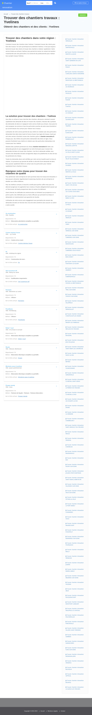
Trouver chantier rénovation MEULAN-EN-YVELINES (75, 328)
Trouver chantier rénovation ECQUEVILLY (75, 531)
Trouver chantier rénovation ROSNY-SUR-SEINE (75, 465)
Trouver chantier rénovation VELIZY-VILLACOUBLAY (75, 158)
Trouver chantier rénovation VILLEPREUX (75, 302)
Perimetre (21, 301)
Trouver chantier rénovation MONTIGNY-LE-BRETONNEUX (75, 79)
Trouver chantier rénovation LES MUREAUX (75, 86)
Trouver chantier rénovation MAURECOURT (75, 524)
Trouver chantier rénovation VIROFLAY (75, 216)
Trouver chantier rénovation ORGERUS (75, 662)
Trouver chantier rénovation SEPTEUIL (75, 675)
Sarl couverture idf (23, 281)
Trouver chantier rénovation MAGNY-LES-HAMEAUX (75, 321)
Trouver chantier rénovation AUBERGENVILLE (75, 275)
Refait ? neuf (22, 339)
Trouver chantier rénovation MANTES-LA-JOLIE (75, 53)
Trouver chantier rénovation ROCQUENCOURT (75, 596)
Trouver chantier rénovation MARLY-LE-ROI (75, 197)
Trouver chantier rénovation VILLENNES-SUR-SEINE (75, 485)
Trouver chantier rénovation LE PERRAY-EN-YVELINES (75, 387)
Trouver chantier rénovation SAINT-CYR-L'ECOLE (75, 184)
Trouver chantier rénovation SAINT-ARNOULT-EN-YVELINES (75, 426)
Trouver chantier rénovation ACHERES (75, 164)
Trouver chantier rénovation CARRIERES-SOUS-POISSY (75, 249)
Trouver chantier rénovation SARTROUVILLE (75, 46)
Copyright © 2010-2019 (30, 711)
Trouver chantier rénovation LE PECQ (75, 203)
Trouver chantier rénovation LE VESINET (75, 210)
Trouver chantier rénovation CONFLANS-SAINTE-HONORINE (75, 72)
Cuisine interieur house (25, 243)
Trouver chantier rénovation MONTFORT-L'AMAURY (75, 603)
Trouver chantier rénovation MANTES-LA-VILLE (75, 171)
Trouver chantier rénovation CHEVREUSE (75, 446)
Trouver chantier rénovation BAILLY (75, 550)
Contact (63, 711)
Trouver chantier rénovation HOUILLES (75, 92)
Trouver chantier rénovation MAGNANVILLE (75, 452)
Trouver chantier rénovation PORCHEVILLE (75, 622)
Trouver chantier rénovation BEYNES (75, 360)
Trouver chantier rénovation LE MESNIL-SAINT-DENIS (75, 380)
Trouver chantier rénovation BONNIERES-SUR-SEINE (75, 537)
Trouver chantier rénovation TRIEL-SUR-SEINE (75, 288)
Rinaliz (20, 358)
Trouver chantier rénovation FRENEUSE (75, 557)
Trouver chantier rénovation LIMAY (75, 223)
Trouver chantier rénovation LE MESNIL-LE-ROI (75, 393)
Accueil (6, 14)
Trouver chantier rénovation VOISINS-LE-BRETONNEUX (75, 282)
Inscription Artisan (81, 3)
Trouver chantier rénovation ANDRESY (75, 269)
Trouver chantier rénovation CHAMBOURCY (75, 419)
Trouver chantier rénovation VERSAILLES (75, 40)
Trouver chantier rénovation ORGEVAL (75, 439)
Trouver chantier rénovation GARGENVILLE (75, 374)
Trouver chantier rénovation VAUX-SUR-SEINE (75, 491)
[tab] (31, 214)
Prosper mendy (22, 396)
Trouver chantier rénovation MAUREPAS (75, 177)
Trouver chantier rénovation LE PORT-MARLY (75, 505)
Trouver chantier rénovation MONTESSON (75, 243)
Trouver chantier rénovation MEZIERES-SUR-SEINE (75, 576)
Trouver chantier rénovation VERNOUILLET (75, 308)
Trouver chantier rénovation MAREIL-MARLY (75, 570)
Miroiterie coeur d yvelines (26, 377)
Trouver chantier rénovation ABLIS (75, 590)
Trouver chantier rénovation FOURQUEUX (75, 544)
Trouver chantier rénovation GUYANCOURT (75, 118)
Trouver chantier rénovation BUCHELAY (75, 668)
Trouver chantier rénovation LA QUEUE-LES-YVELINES (75, 688)
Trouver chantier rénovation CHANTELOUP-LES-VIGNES (75, 315)
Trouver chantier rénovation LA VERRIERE (75, 413)
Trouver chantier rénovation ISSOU (75, 518)
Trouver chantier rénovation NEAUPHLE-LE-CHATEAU (75, 609)
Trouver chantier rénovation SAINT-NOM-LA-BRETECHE (75, 478)
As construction (22, 224)
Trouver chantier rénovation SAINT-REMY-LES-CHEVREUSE (75, 347)
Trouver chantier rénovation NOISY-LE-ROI (75, 354)
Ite (19, 262)
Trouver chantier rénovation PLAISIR (75, 99)
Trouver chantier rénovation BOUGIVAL (75, 334)
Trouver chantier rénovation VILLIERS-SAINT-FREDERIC (75, 629)
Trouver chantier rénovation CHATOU (75, 105)
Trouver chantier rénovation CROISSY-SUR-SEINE (75, 295)
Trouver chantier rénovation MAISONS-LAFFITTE (75, 144)
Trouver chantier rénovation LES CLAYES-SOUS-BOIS (75, 190)
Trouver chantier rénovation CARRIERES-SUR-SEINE (75, 236)
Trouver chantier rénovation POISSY (75, 66)
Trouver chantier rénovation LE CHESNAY (75, 112)
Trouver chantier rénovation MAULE (75, 432)
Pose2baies (21, 320)
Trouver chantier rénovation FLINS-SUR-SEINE (75, 648)
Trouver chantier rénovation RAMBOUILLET (75, 138)
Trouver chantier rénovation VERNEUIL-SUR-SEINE (75, 230)
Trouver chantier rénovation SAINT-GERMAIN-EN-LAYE (75, 59)
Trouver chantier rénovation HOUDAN (75, 583)
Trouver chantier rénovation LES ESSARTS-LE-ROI (75, 400)
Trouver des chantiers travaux (20, 14)
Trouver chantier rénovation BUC (75, 459)
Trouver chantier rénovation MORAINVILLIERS (75, 655)
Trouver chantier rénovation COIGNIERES (75, 511)
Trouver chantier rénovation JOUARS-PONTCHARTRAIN (75, 472)
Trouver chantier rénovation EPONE (75, 406)
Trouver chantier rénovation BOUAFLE (75, 681)
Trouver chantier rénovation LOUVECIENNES (75, 367)
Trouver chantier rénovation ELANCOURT (75, 131)
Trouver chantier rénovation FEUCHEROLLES (75, 616)
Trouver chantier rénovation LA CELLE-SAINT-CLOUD (75, 151)
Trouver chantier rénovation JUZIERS (75, 563)
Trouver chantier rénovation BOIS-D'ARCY (75, 256)
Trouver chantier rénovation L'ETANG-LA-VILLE (75, 498)
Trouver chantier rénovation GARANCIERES (75, 642)
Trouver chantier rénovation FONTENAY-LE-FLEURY (75, 262)
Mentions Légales (53, 711)
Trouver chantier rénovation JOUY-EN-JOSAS (75, 341)
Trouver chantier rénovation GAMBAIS (75, 635)
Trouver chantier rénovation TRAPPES (75, 125)
